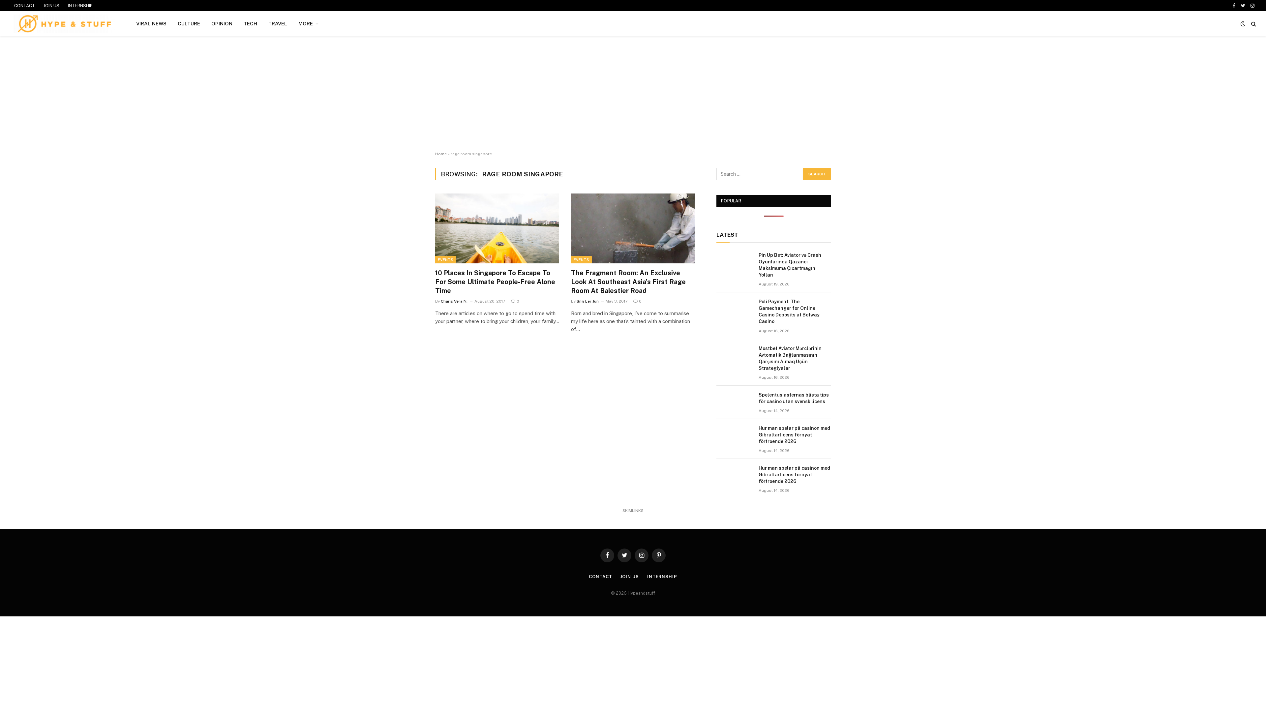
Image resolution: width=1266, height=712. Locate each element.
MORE (305, 23)
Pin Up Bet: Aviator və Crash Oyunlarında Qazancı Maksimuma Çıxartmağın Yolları (790, 265)
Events (445, 260)
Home (441, 154)
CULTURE (189, 23)
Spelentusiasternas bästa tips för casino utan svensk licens (794, 398)
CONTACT (24, 5)
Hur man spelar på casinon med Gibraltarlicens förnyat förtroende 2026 (794, 435)
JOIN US (51, 5)
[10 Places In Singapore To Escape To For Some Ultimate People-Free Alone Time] (497, 228)
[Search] (1253, 23)
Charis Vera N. (454, 301)
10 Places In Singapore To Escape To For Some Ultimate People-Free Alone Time (495, 282)
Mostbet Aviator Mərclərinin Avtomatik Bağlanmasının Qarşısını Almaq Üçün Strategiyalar (790, 358)
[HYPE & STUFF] (64, 23)
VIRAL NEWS (151, 23)
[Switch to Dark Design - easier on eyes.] (1243, 23)
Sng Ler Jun (588, 301)
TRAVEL (277, 23)
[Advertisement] (633, 94)
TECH (250, 23)
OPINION (221, 23)
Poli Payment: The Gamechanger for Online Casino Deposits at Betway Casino (789, 311)
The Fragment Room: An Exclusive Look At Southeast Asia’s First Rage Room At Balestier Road (628, 282)
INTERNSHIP (80, 5)
